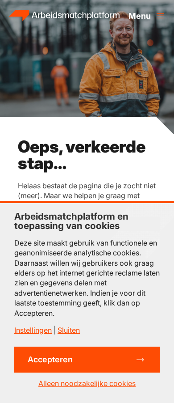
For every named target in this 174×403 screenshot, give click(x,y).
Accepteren (50, 359)
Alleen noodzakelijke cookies (87, 383)
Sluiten (69, 330)
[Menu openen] (146, 16)
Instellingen (33, 330)
